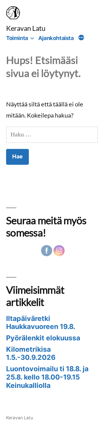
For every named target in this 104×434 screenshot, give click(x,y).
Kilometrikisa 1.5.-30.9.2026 (30, 353)
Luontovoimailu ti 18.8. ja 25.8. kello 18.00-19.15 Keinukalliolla (47, 377)
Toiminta (17, 38)
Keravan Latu (25, 28)
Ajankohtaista (56, 38)
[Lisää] (81, 38)
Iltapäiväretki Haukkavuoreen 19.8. (40, 322)
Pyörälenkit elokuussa (43, 338)
